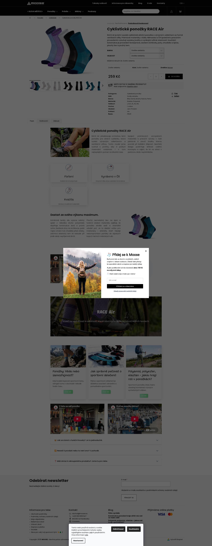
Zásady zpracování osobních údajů (125, 291)
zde (86, 535)
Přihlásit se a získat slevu (125, 286)
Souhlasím (134, 529)
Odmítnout (118, 529)
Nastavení (78, 540)
